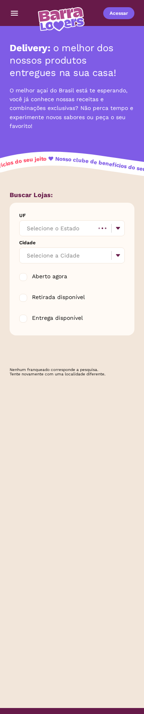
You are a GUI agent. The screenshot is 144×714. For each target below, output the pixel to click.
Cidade (27, 242)
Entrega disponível (57, 318)
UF (22, 215)
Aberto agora (49, 276)
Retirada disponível (58, 297)
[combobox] (27, 228)
